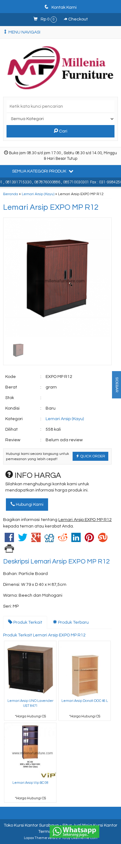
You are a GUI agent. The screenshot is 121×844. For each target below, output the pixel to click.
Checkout (77, 19)
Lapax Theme (35, 838)
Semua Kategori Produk (39, 171)
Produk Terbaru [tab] (73, 622)
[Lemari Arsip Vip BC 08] (30, 750)
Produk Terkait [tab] (27, 622)
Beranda (10, 194)
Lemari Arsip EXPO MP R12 (51, 207)
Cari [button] (62, 131)
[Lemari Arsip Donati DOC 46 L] (84, 669)
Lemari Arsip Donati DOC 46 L (84, 701)
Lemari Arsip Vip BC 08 (30, 782)
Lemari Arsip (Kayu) (38, 194)
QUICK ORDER (92, 456)
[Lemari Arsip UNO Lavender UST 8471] (30, 669)
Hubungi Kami (29, 504)
